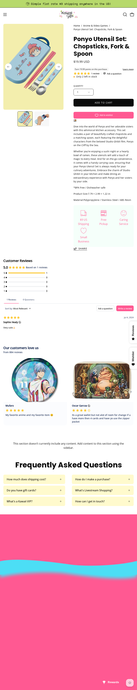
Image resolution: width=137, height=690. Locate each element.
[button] (124, 14)
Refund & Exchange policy (88, 596)
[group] (68, 4)
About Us (78, 585)
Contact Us (10, 641)
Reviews (8, 663)
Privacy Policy (80, 613)
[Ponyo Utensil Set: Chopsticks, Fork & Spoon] (25, 118)
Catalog (76, 602)
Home (77, 25)
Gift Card (9, 652)
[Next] (58, 66)
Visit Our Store (12, 636)
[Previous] (8, 66)
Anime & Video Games (95, 25)
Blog (6, 658)
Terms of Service (82, 607)
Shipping (8, 647)
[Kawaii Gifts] (68, 14)
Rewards (77, 591)
